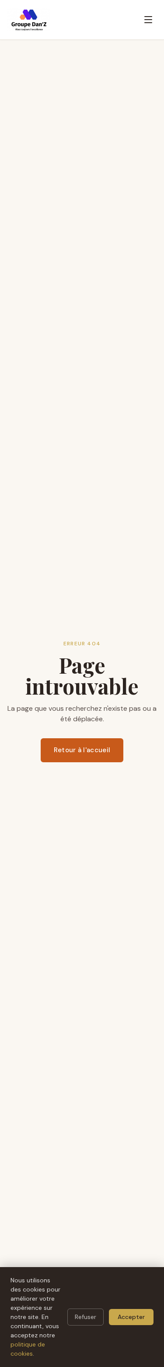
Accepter (131, 1317)
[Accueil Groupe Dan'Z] (28, 19)
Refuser (85, 1317)
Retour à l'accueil (82, 750)
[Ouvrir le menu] (148, 19)
